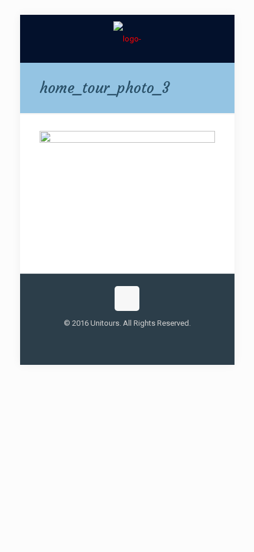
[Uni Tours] (127, 38)
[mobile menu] (219, 38)
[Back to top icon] (127, 298)
